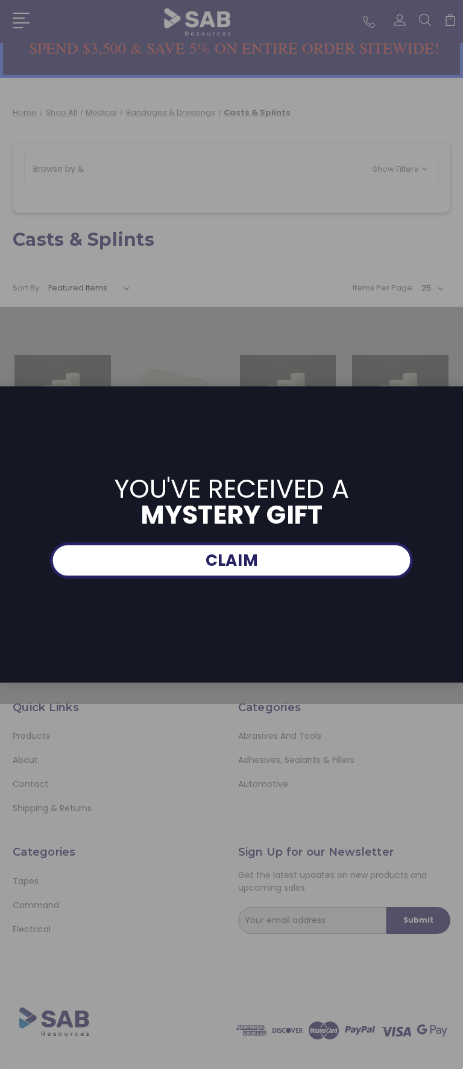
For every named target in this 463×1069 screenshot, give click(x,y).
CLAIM (232, 561)
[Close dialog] (453, 395)
